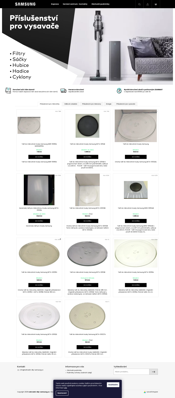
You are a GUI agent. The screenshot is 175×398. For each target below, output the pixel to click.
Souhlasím (113, 384)
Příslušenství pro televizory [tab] (91, 104)
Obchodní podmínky (74, 370)
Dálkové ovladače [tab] (71, 104)
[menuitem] (55, 4)
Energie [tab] (108, 104)
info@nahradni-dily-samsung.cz (31, 370)
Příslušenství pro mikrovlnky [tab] (49, 104)
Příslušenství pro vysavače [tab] (125, 104)
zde (65, 388)
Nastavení (62, 393)
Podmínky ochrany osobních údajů (79, 373)
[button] (15, 46)
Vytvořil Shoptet (152, 392)
